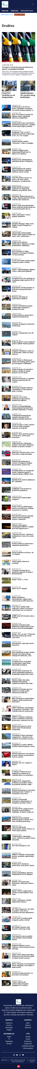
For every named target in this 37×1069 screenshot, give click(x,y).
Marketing (9, 1041)
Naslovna (9, 1023)
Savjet (28, 1039)
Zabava (28, 1025)
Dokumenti (28, 1044)
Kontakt (9, 1044)
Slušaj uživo (20, 14)
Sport (28, 1023)
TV (9, 1039)
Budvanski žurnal (27, 11)
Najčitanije (14, 11)
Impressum (4, 1060)
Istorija (28, 1037)
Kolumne (28, 1027)
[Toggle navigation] (32, 4)
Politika (9, 1030)
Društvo (9, 1025)
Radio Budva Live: (7, 14)
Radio (9, 1037)
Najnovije (5, 11)
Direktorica (28, 1041)
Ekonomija (9, 1027)
